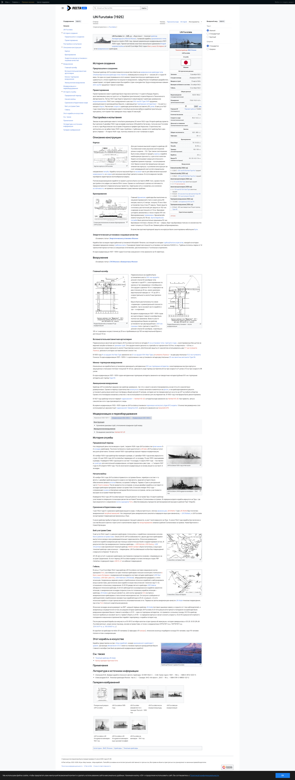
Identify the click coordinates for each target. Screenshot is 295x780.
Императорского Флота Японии (124, 38)
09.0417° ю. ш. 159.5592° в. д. (105, 626)
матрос (142, 631)
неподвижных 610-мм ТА (186, 201)
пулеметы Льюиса (162, 355)
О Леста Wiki (88, 766)
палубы (106, 171)
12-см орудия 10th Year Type (142, 355)
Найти (144, 8)
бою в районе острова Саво (103, 536)
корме (109, 174)
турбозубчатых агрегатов (173, 242)
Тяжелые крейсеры (130, 748)
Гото (131, 502)
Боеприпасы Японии (129, 262)
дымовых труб (120, 345)
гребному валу (120, 245)
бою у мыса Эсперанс (156, 46)
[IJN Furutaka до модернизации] (175, 694)
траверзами (149, 215)
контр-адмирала (122, 502)
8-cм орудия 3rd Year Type (111, 355)
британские (104, 75)
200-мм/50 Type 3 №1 (141, 101)
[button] (63, 8)
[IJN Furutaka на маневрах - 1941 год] (139, 725)
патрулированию (145, 522)
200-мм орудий (152, 277)
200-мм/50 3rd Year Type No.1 (187, 170)
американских (103, 49)
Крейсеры (118, 748)
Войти (277, 2)
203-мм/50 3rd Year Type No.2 (187, 176)
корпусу (157, 154)
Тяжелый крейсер (181, 50)
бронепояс (142, 197)
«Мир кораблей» (121, 643)
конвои (106, 490)
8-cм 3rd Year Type (180, 182)
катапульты (134, 389)
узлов (152, 106)
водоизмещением (99, 101)
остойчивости (98, 188)
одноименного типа (158, 38)
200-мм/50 (97, 85)
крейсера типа (118, 75)
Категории (98, 748)
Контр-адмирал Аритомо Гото (106, 660)
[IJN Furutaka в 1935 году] (120, 694)
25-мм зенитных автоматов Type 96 (189, 194)
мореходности (98, 174)
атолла (112, 482)
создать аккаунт (288, 2)
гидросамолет (126, 399)
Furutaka (112, 27)
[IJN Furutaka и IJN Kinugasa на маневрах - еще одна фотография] (120, 724)
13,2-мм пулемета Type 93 (186, 196)
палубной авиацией (111, 513)
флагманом (157, 446)
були (196, 229)
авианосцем (162, 511)
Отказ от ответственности (102, 766)
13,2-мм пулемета (194, 355)
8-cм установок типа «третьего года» (162, 343)
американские (145, 72)
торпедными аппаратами (146, 104)
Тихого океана (103, 485)
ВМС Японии (192, 50)
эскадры (97, 449)
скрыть (78, 21)
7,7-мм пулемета (179, 184)
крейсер (154, 36)
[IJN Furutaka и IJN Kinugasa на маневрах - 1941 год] (102, 725)
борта (102, 106)
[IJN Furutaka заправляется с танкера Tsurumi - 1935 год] (139, 694)
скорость (117, 106)
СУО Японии (114, 262)
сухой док (98, 463)
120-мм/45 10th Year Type (182, 189)
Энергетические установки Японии (123, 238)
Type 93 (175, 209)
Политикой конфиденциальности (204, 775)
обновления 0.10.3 (114, 645)
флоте (166, 389)
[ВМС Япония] (186, 62)
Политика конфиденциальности (72, 766)
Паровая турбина (190, 109)
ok (282, 775)
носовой (138, 171)
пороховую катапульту (162, 405)
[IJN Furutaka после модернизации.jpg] (157, 694)
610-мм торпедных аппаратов (157, 366)
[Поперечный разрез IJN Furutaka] (102, 694)
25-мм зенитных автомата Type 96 (182, 357)
